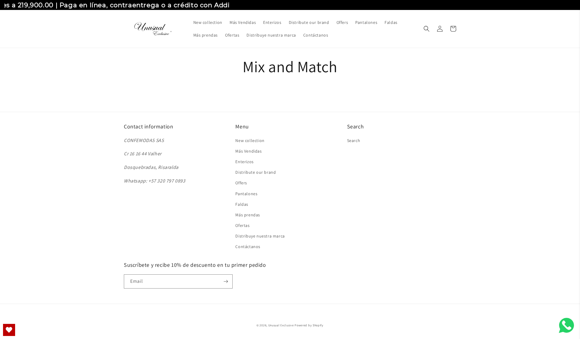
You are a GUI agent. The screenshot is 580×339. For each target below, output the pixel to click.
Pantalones (246, 193)
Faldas (241, 204)
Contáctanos (247, 246)
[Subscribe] (225, 281)
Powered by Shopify (309, 325)
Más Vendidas (248, 151)
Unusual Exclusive (281, 325)
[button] (426, 28)
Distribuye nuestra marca (260, 236)
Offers (241, 183)
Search (353, 140)
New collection (249, 140)
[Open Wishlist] (9, 330)
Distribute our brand (255, 172)
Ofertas (242, 225)
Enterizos (244, 161)
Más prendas (247, 215)
